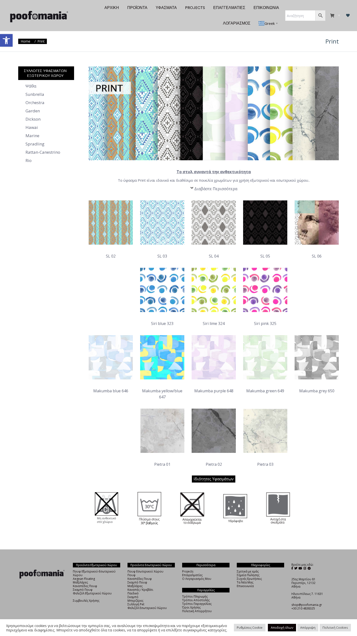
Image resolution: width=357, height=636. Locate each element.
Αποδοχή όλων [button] (282, 627)
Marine (32, 135)
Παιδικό (133, 593)
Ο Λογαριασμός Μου (196, 579)
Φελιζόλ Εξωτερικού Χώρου (92, 593)
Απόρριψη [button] (307, 627)
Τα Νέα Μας (245, 582)
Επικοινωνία (245, 586)
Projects (187, 571)
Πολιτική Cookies (335, 627)
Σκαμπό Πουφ (83, 590)
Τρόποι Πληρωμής (195, 596)
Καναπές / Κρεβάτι (140, 590)
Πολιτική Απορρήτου (197, 611)
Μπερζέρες (135, 601)
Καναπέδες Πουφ (85, 586)
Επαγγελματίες (192, 575)
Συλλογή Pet (136, 604)
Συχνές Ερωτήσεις (249, 579)
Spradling (35, 144)
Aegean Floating (84, 579)
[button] (6, 40)
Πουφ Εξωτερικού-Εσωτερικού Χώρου (94, 573)
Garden (33, 110)
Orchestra (35, 102)
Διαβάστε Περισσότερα (215, 188)
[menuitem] (111, 7)
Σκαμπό (133, 597)
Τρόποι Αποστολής (196, 600)
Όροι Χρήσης (191, 607)
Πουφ (132, 575)
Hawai (32, 127)
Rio (29, 160)
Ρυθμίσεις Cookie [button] (250, 627)
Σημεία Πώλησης (248, 575)
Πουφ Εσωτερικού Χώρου (145, 571)
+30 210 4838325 (303, 608)
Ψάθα (31, 86)
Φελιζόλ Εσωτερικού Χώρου (147, 608)
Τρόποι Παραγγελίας (197, 604)
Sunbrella (35, 94)
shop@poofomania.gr (306, 605)
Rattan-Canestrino (43, 152)
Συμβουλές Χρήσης (86, 601)
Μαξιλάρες (80, 582)
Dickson (33, 119)
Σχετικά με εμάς (248, 571)
